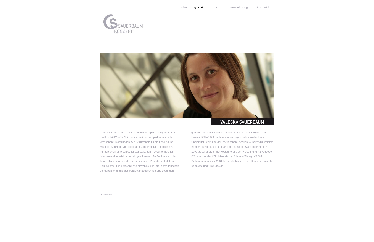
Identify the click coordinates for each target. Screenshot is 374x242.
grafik (199, 7)
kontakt (263, 7)
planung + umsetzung (230, 7)
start (185, 7)
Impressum (106, 194)
